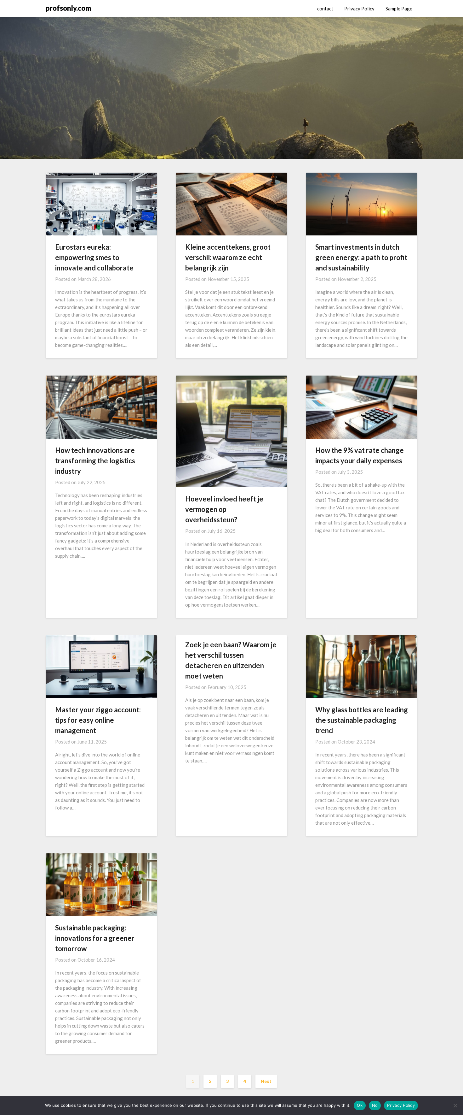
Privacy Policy (359, 8)
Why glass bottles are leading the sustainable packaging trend (361, 720)
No (375, 1105)
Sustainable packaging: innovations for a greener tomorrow (94, 938)
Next (266, 1081)
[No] (455, 1105)
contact (325, 8)
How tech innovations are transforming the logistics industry (95, 460)
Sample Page (399, 8)
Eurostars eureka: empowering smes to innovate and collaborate (94, 257)
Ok (360, 1105)
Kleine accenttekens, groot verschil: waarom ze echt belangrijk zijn (228, 257)
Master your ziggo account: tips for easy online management (98, 720)
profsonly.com (68, 8)
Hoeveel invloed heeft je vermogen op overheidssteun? (224, 509)
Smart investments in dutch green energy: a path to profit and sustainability (361, 257)
